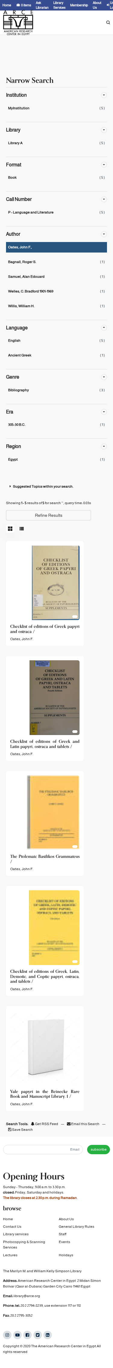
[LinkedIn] (47, 1335)
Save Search (22, 1129)
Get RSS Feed (46, 1124)
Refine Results (48, 515)
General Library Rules (76, 1226)
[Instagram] (7, 1335)
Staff (62, 1234)
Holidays (66, 1255)
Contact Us (12, 1226)
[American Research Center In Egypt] (18, 22)
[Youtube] (17, 1335)
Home (8, 1219)
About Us (66, 1219)
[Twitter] (37, 1335)
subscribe (99, 1149)
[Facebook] (27, 1335)
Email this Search (85, 1124)
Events (64, 1242)
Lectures (10, 1255)
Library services (16, 1234)
